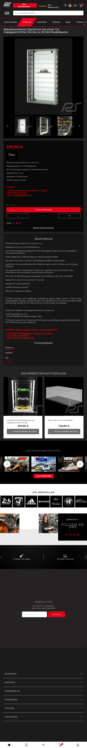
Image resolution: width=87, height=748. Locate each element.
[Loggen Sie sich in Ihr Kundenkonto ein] (75, 5)
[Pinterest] (20, 223)
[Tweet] (16, 223)
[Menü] (26, 744)
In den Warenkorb (43, 210)
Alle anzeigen (43, 476)
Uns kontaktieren (24, 5)
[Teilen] (13, 223)
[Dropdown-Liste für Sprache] (70, 5)
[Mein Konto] (77, 744)
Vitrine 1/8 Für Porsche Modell (60, 420)
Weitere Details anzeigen (43, 228)
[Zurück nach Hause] (9, 744)
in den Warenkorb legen (24, 431)
